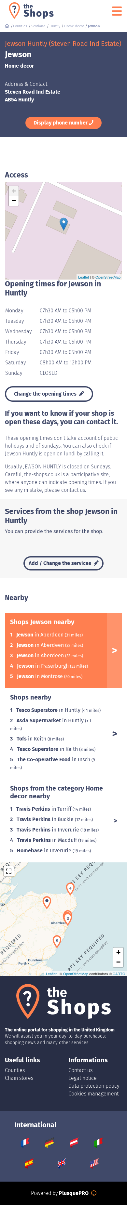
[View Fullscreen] (9, 871)
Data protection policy (93, 1086)
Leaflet (83, 277)
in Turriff (44, 809)
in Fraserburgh (43, 666)
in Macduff (47, 840)
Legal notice (82, 1078)
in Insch (54, 759)
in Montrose (40, 676)
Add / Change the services (60, 563)
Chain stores (19, 1078)
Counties (15, 1070)
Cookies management (93, 1094)
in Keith (32, 739)
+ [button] (14, 191)
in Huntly (49, 710)
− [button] (14, 201)
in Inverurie (48, 830)
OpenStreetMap (107, 277)
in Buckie (46, 819)
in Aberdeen (40, 635)
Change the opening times (46, 394)
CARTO (119, 973)
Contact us (80, 1070)
